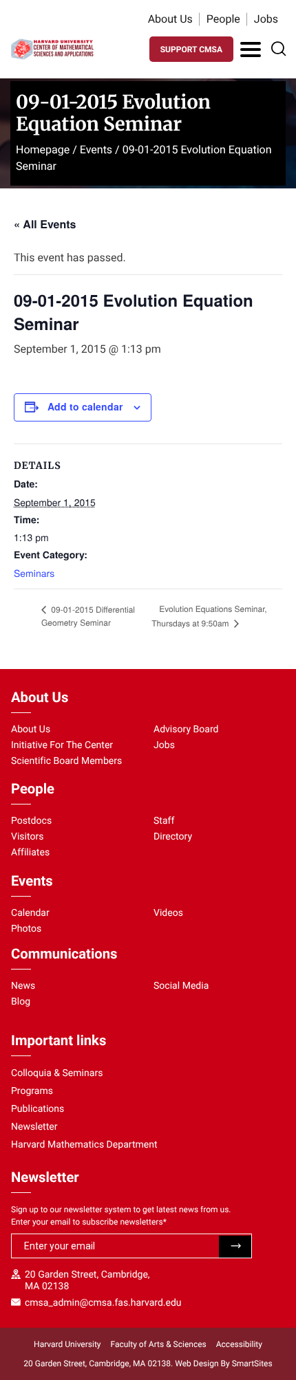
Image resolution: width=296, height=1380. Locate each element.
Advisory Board (186, 729)
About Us (170, 18)
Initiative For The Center (62, 745)
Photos (26, 928)
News (23, 986)
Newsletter (34, 1126)
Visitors (27, 836)
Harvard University (67, 1344)
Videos (168, 913)
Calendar (30, 913)
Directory (173, 836)
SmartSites (252, 1363)
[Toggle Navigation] (250, 49)
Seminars (34, 573)
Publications (37, 1109)
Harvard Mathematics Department (84, 1144)
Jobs (266, 18)
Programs (32, 1091)
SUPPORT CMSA (191, 49)
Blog (20, 1001)
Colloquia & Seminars (57, 1073)
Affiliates (30, 852)
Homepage (43, 149)
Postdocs (31, 820)
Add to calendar (85, 406)
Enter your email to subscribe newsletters (89, 1222)
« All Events (45, 224)
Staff (164, 820)
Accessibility (239, 1344)
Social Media (181, 986)
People (223, 18)
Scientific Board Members (66, 761)
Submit (235, 1247)
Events (96, 149)
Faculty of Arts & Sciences (159, 1344)
